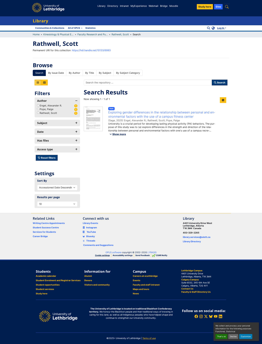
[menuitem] (74, 28)
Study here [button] (204, 6)
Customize (246, 336)
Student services (45, 289)
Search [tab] (39, 72)
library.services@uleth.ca (196, 237)
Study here (41, 293)
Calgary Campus (190, 279)
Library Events (90, 223)
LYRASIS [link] (152, 252)
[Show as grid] (44, 82)
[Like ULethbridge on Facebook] (196, 316)
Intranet (124, 5)
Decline (233, 336)
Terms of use (149, 338)
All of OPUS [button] (74, 28)
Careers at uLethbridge (145, 276)
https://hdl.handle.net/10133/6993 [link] (91, 50)
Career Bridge (40, 236)
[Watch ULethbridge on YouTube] (215, 316)
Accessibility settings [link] (123, 255)
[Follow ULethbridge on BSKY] (210, 316)
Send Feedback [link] (142, 255)
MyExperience (139, 5)
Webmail (153, 5)
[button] (227, 7)
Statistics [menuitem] (90, 28)
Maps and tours (141, 289)
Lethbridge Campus (191, 270)
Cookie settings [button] (102, 255)
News (136, 293)
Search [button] (220, 82)
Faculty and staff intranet (146, 284)
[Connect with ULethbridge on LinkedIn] (220, 316)
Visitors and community (97, 284)
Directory (112, 5)
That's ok (221, 336)
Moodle (173, 5)
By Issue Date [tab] (56, 72)
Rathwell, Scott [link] (120, 34)
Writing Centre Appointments (49, 223)
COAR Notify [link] (161, 255)
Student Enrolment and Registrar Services (58, 280)
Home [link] (36, 34)
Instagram (91, 227)
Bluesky (90, 236)
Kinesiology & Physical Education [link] (58, 34)
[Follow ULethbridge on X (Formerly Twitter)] (205, 316)
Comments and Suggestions (98, 245)
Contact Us (187, 288)
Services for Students (44, 232)
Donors (88, 280)
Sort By (42, 180)
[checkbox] (38, 105)
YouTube (91, 232)
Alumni (88, 276)
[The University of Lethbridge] (58, 316)
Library (101, 5)
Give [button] (218, 6)
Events (136, 280)
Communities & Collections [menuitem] (49, 28)
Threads (90, 240)
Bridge (164, 5)
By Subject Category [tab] (128, 72)
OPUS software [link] (113, 252)
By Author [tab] (74, 72)
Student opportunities (48, 284)
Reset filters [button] (47, 157)
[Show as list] (38, 82)
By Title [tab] (89, 72)
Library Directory (192, 241)
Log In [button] (221, 28)
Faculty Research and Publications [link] (92, 34)
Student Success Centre (46, 227)
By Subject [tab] (105, 72)
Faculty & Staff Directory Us (196, 292)
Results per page (48, 197)
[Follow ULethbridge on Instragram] (201, 316)
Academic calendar (46, 276)
